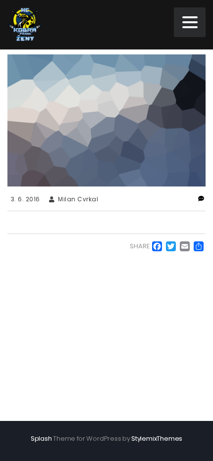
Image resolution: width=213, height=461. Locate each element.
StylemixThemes (156, 438)
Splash (41, 438)
